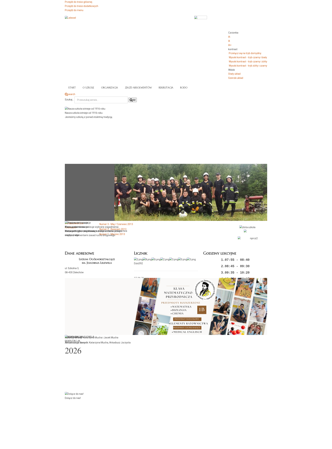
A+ (229, 45)
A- (229, 36)
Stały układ (234, 73)
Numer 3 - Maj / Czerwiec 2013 (116, 224)
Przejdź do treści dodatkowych (81, 6)
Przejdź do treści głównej (78, 2)
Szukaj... (69, 99)
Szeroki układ (235, 78)
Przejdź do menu (74, 10)
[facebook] (252, 231)
